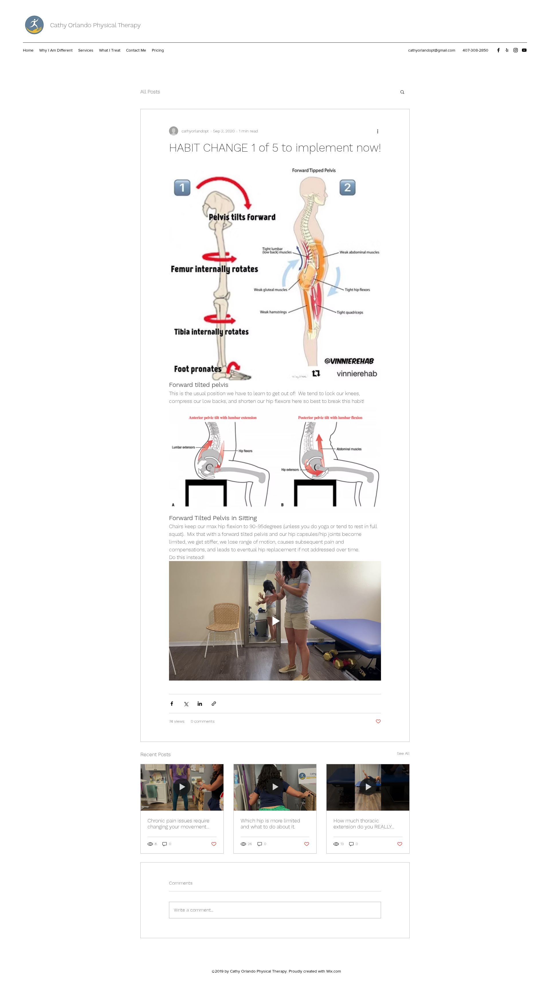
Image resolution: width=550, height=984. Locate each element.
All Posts (150, 92)
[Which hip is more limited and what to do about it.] (275, 787)
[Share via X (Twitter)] (185, 703)
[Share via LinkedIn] (200, 703)
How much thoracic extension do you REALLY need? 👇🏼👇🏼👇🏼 (362, 824)
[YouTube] (524, 50)
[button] (402, 91)
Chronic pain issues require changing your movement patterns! (178, 824)
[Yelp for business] (507, 50)
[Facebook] (498, 50)
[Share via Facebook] (171, 703)
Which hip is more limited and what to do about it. (270, 824)
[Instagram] (515, 50)
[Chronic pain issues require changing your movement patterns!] (182, 787)
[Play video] (275, 620)
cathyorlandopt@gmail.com (431, 50)
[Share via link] (214, 703)
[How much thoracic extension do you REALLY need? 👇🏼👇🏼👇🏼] (368, 787)
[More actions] (377, 131)
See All (403, 753)
